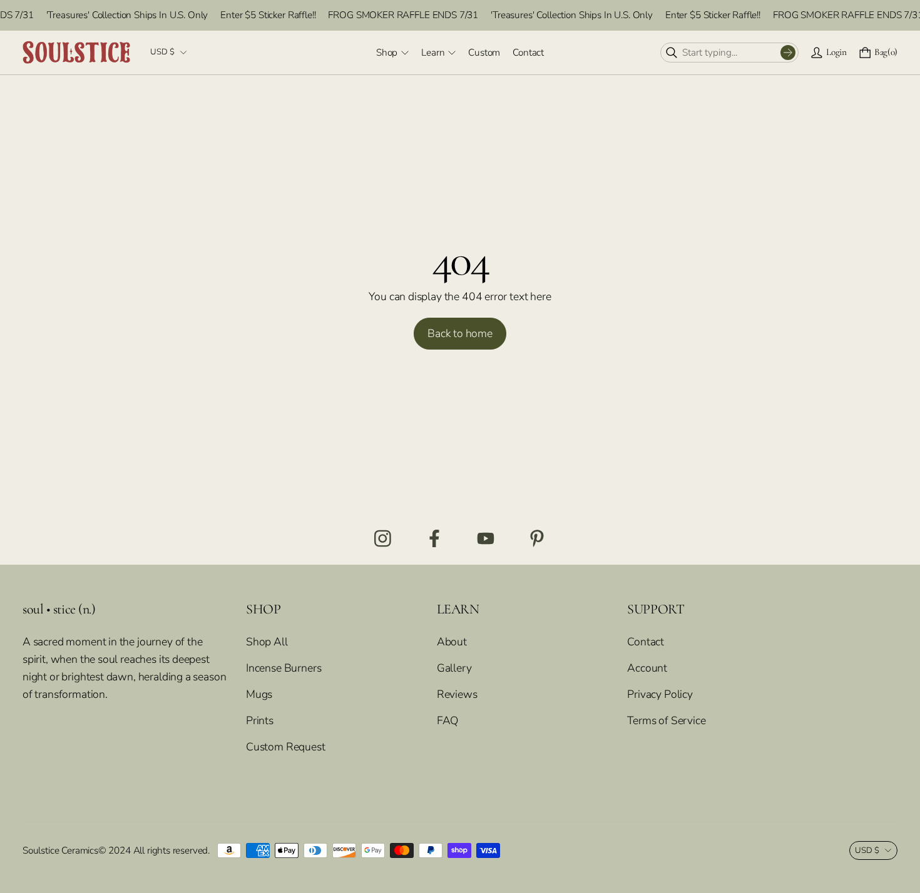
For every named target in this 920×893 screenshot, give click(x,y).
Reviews (457, 694)
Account (647, 667)
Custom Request (285, 746)
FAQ (447, 720)
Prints (259, 720)
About (452, 641)
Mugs (259, 694)
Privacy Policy (660, 694)
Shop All (267, 641)
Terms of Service (666, 720)
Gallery (454, 667)
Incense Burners (283, 667)
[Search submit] (787, 52)
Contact (645, 641)
